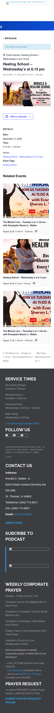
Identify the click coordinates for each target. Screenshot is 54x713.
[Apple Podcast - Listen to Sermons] (29, 549)
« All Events (9, 38)
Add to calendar (18, 116)
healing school (10, 164)
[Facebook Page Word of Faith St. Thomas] (9, 436)
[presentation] (26, 201)
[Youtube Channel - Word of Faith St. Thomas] (24, 436)
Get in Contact (23, 514)
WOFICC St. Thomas (30, 674)
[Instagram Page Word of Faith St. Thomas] (16, 436)
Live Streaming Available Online (22, 423)
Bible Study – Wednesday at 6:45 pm (43, 357)
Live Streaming (15, 670)
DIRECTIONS (13, 522)
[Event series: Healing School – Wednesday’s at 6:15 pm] (36, 231)
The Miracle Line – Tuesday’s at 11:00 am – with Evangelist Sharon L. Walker (18, 357)
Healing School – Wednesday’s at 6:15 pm (23, 156)
